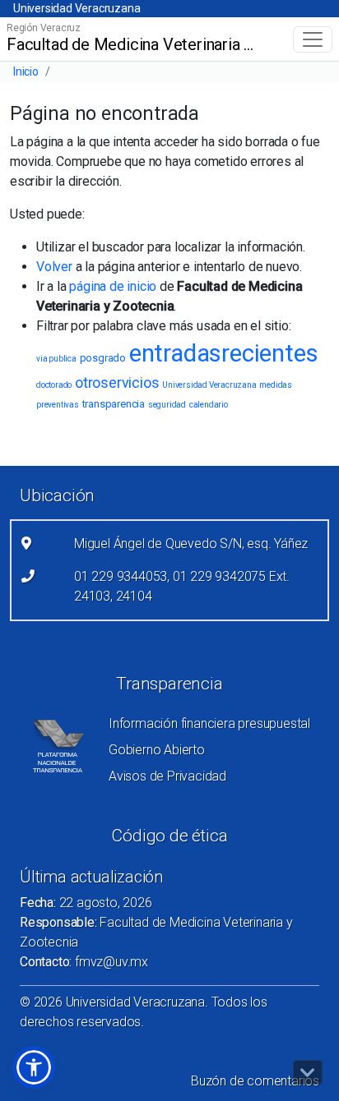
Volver (54, 266)
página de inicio (112, 286)
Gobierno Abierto (157, 750)
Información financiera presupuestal (209, 723)
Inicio (26, 71)
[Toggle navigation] (312, 39)
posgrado (103, 358)
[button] (33, 1067)
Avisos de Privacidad (167, 776)
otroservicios (117, 382)
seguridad (167, 404)
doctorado (54, 384)
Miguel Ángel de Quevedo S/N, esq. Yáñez (191, 543)
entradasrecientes (223, 353)
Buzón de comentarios (255, 1081)
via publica (56, 358)
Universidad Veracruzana (76, 8)
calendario (208, 404)
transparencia (113, 404)
